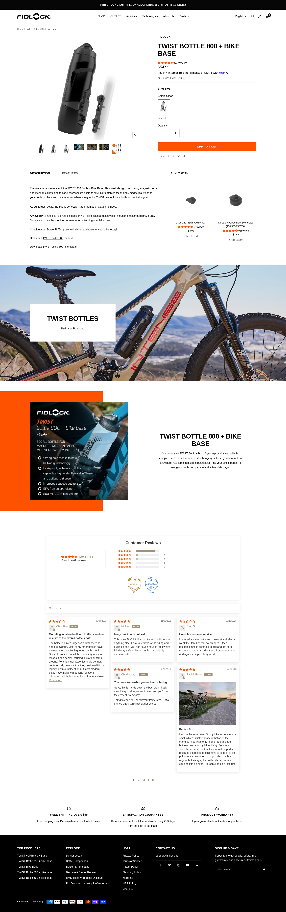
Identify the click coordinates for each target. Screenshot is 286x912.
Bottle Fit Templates (77, 866)
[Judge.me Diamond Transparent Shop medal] (151, 584)
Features (70, 173)
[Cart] (267, 16)
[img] (57, 621)
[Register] (264, 869)
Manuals (127, 889)
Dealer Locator (74, 855)
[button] (166, 63)
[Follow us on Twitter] (169, 865)
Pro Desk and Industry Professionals (87, 883)
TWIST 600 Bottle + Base (32, 855)
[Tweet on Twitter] (178, 156)
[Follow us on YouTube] (187, 865)
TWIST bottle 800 (53, 238)
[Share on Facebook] (168, 156)
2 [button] (139, 780)
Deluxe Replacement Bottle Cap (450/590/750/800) (235, 224)
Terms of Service (132, 861)
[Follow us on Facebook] (160, 865)
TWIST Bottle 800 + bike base (34, 872)
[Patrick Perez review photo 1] (208, 703)
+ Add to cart (191, 236)
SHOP (101, 16)
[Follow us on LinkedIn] (196, 865)
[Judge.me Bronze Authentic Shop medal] (134, 584)
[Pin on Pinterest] (173, 156)
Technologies (150, 16)
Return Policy (130, 866)
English (239, 16)
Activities (131, 16)
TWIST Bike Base (27, 866)
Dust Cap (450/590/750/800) (191, 222)
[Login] (259, 16)
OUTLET (115, 16)
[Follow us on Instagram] (178, 865)
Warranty (127, 877)
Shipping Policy (131, 872)
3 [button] (144, 780)
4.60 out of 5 (86, 556)
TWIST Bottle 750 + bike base (34, 861)
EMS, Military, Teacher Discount (84, 877)
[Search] (252, 16)
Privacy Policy (130, 855)
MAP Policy (129, 883)
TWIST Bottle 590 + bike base (34, 877)
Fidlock (164, 36)
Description (40, 173)
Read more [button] (55, 680)
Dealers (184, 16)
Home (20, 29)
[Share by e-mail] (184, 156)
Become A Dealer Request (81, 872)
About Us (168, 16)
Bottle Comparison (77, 861)
